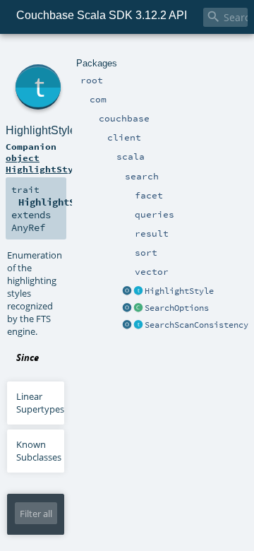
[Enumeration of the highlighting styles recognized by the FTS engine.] (138, 291)
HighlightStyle (179, 291)
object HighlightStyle (45, 163)
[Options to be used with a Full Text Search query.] (138, 308)
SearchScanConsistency (196, 325)
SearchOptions (177, 308)
